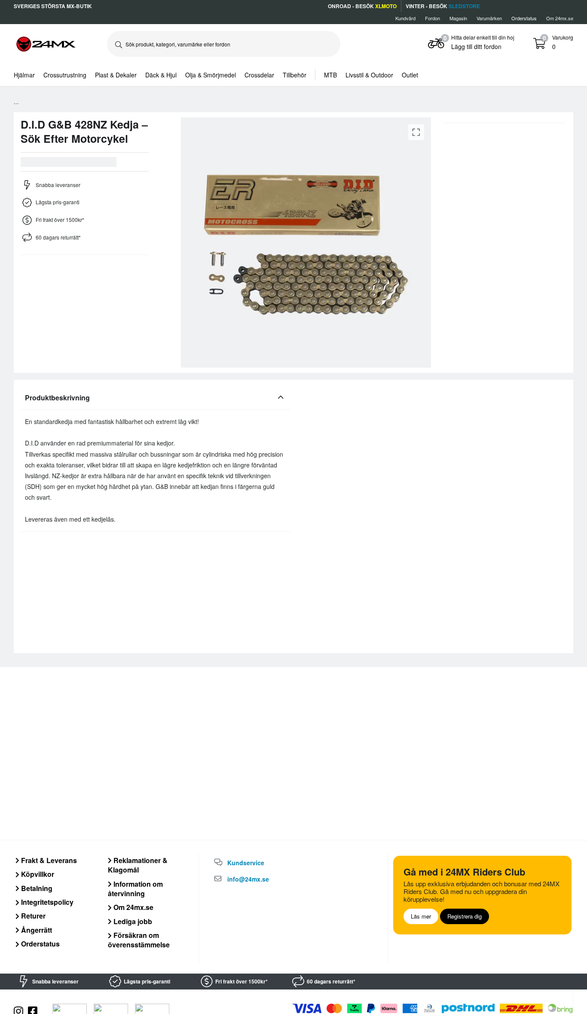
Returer (32, 916)
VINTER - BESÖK (443, 6)
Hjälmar (24, 75)
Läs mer (421, 916)
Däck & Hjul (161, 75)
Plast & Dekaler (116, 75)
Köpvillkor (36, 874)
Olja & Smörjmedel (210, 75)
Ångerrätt (35, 930)
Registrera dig (464, 916)
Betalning (35, 888)
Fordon (432, 18)
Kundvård (405, 18)
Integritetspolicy (46, 902)
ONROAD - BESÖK (362, 6)
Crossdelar (259, 75)
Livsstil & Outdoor (369, 75)
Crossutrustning (64, 75)
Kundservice (245, 862)
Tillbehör (294, 75)
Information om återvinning (135, 888)
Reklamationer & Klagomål (138, 865)
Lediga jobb (132, 921)
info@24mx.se (248, 879)
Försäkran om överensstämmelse (139, 939)
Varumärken (489, 18)
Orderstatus (39, 944)
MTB (330, 75)
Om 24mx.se (559, 18)
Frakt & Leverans (48, 860)
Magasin (458, 18)
